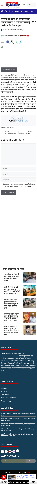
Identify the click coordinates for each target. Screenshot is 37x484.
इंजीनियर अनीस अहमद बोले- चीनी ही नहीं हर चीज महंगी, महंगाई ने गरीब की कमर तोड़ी (11, 317)
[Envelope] (13, 451)
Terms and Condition (8, 398)
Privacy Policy (6, 401)
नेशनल (17, 11)
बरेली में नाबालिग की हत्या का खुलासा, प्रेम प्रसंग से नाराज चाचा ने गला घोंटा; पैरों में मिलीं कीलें (11, 330)
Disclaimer (5, 395)
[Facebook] (2, 451)
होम (6, 11)
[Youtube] (28, 35)
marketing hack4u (5, 376)
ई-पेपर (11, 11)
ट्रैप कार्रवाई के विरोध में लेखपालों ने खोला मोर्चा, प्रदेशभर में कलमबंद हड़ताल (11, 277)
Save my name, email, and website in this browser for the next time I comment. (19, 185)
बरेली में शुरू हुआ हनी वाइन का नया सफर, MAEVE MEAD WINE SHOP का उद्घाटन (12, 290)
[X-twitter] (6, 451)
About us (4, 391)
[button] (8, 42)
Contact (4, 388)
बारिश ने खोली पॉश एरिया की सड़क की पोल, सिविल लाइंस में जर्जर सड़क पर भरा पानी (11, 304)
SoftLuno (29, 473)
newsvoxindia (22, 121)
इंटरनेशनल (24, 11)
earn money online (3, 439)
